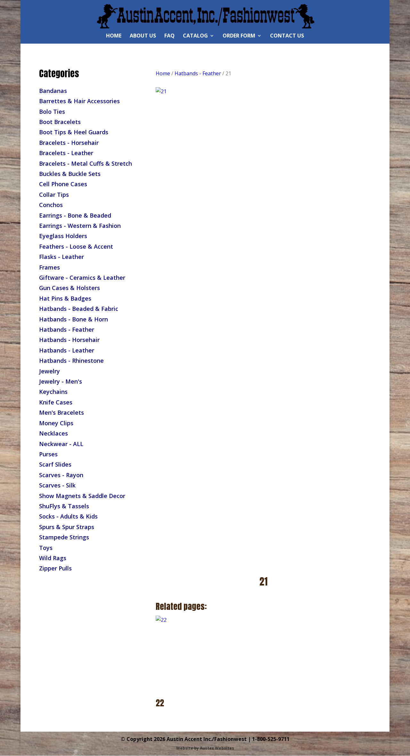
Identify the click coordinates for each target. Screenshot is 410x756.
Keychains (53, 391)
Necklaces (53, 433)
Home (163, 73)
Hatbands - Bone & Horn (73, 319)
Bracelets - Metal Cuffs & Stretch (85, 163)
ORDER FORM (239, 36)
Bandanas (53, 91)
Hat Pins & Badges (65, 298)
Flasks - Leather (61, 257)
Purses (48, 454)
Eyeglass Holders (63, 236)
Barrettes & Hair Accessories (79, 101)
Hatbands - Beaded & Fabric (78, 308)
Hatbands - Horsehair (69, 340)
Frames (49, 267)
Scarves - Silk (57, 485)
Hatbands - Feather (66, 329)
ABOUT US (143, 36)
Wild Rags (52, 558)
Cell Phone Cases (63, 184)
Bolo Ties (52, 111)
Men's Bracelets (61, 412)
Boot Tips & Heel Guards (73, 132)
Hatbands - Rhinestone (71, 360)
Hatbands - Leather (66, 350)
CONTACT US (287, 36)
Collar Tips (54, 194)
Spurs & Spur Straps (66, 527)
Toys (46, 548)
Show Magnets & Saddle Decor (82, 496)
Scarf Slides (55, 464)
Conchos (51, 205)
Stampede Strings (64, 537)
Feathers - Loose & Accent (76, 246)
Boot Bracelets (60, 122)
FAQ (169, 36)
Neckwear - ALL (61, 444)
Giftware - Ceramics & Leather (82, 277)
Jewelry (49, 371)
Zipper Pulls (55, 568)
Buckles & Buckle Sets (70, 174)
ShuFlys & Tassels (64, 506)
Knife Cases (55, 402)
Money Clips (56, 423)
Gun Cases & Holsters (69, 288)
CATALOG (195, 36)
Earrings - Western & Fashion (80, 225)
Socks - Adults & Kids (68, 516)
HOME (113, 36)
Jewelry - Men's (60, 381)
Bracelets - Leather (66, 153)
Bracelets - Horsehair (69, 142)
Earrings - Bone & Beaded (75, 215)
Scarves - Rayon (61, 475)
